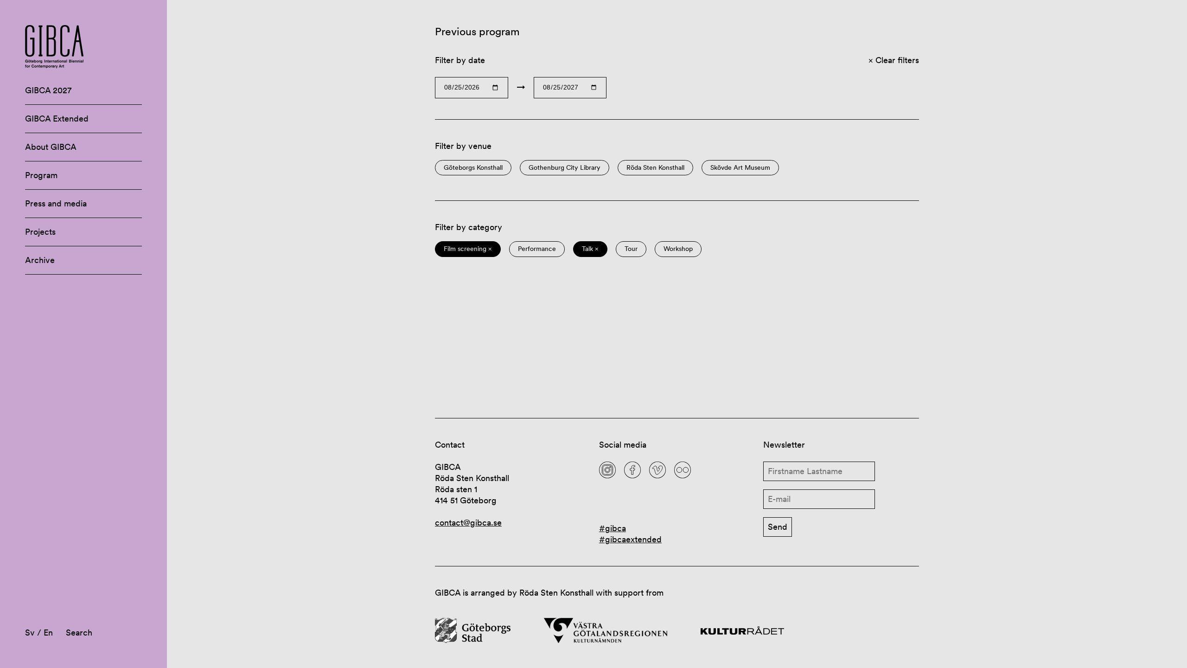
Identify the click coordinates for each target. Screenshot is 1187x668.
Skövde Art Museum (740, 168)
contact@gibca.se (468, 522)
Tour (631, 249)
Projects (40, 231)
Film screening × (468, 249)
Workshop (678, 249)
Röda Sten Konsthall (655, 168)
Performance (537, 249)
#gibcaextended (630, 539)
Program (41, 175)
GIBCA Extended (57, 118)
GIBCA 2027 (48, 90)
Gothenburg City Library (564, 168)
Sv (30, 632)
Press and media (56, 203)
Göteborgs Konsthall (473, 168)
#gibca (612, 528)
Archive (40, 260)
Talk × (590, 249)
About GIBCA (51, 146)
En (48, 632)
